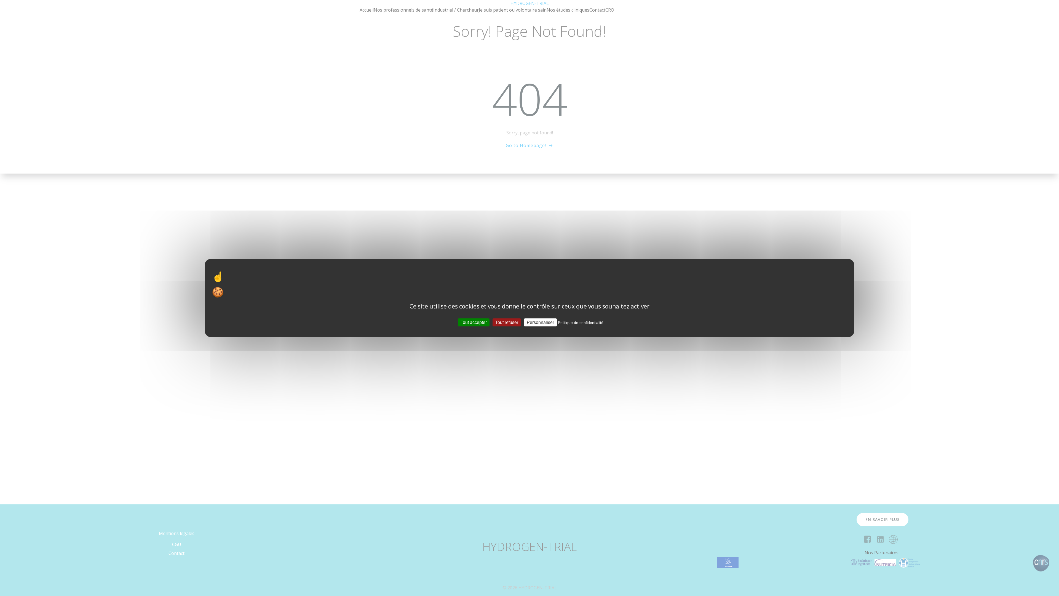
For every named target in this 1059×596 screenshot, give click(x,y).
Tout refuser (506, 322)
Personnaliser (540, 322)
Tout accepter (474, 322)
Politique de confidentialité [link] (580, 322)
